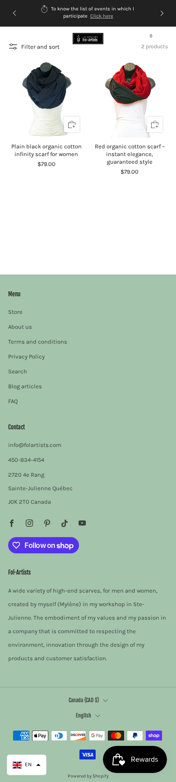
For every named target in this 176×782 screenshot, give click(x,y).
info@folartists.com (34, 445)
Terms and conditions (37, 341)
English (83, 715)
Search (17, 371)
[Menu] (12, 38)
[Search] (163, 38)
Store (15, 311)
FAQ (13, 401)
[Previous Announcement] (14, 13)
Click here (101, 16)
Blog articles (25, 386)
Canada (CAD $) (84, 700)
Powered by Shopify (88, 776)
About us (20, 326)
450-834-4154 (26, 459)
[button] (26, 765)
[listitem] (88, 13)
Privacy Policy (26, 356)
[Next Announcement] (162, 13)
